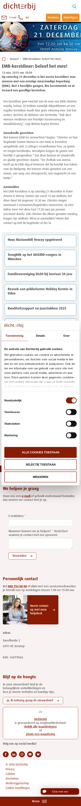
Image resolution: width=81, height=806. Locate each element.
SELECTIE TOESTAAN (41, 464)
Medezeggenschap (17, 783)
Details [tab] (40, 335)
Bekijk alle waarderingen (40, 726)
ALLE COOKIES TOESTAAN (40, 452)
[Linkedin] (14, 754)
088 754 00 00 (17, 586)
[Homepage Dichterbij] (19, 6)
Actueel (14, 59)
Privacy (10, 769)
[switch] (71, 412)
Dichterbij (40, 719)
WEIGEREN (40, 476)
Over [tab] (66, 335)
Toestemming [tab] (14, 335)
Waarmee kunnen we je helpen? (29, 531)
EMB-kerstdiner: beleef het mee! (42, 59)
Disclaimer (12, 778)
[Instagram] (22, 754)
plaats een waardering (40, 734)
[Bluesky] (38, 754)
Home (4, 59)
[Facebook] (6, 754)
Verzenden (19, 555)
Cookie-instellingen (18, 788)
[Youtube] (30, 754)
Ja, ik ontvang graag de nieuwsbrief (30, 700)
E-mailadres (16, 516)
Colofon (10, 774)
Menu (36, 801)
